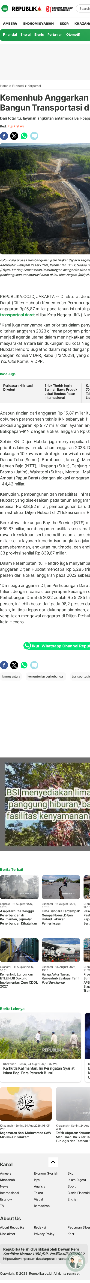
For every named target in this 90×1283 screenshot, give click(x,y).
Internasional (9, 1193)
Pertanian (55, 34)
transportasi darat (18, 314)
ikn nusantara (11, 676)
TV (2, 1206)
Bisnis (39, 34)
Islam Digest (77, 1180)
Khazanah (7, 1180)
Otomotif (73, 34)
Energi (26, 34)
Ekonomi (18, 86)
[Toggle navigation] (5, 8)
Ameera (6, 1173)
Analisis (39, 1186)
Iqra (37, 1180)
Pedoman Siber (79, 1227)
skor (64, 23)
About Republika (12, 1227)
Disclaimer (7, 1234)
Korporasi (34, 86)
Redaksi (40, 1227)
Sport (72, 1186)
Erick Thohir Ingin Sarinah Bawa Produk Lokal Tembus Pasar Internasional (61, 391)
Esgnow (6, 1199)
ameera (10, 23)
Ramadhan (42, 1206)
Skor (71, 1173)
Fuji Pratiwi (15, 126)
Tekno (38, 1193)
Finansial (10, 34)
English (73, 1199)
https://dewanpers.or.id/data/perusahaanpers (37, 1259)
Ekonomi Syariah (38, 23)
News (4, 1186)
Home (4, 86)
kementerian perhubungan (45, 676)
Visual (38, 1199)
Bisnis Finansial (79, 1193)
